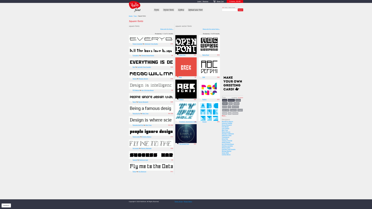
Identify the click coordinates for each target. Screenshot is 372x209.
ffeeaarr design (143, 79)
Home (130, 16)
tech (229, 107)
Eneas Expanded (138, 44)
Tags (135, 16)
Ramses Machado (146, 148)
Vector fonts (168, 10)
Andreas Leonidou (227, 146)
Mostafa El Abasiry (227, 121)
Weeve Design (226, 132)
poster (224, 107)
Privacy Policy (188, 202)
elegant (240, 110)
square (225, 100)
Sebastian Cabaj (226, 135)
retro (229, 113)
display (238, 100)
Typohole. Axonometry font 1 (188, 122)
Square (204, 122)
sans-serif (226, 110)
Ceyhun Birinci (226, 155)
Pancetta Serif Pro (138, 125)
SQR (203, 77)
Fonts (156, 10)
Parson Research (143, 102)
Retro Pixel (205, 55)
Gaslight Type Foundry (144, 67)
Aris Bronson (142, 172)
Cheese (181, 100)
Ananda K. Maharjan (228, 134)
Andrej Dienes (226, 142)
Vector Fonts (232, 7)
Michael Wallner (226, 151)
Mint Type (145, 114)
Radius (204, 100)
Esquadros (136, 56)
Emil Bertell (225, 127)
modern (225, 103)
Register (205, 1)
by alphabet (234, 97)
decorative (235, 107)
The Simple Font (184, 144)
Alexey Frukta (226, 148)
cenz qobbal (225, 128)
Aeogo (135, 79)
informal (235, 113)
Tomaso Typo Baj (227, 141)
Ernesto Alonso (146, 137)
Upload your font (195, 10)
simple (225, 113)
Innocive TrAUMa (227, 123)
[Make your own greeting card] (232, 84)
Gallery (181, 10)
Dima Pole (225, 139)
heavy (230, 103)
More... (224, 116)
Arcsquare (136, 148)
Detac (134, 172)
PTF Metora (136, 90)
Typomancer (225, 137)
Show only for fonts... (166, 29)
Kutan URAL (225, 153)
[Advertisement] (232, 44)
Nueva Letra (136, 137)
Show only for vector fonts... (211, 29)
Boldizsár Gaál (143, 160)
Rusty (134, 102)
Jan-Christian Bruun (148, 90)
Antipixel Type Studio (151, 44)
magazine (233, 110)
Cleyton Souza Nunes (147, 56)
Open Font (182, 55)
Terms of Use (179, 202)
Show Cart (220, 1)
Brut (134, 67)
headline (236, 103)
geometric (231, 100)
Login (199, 1)
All (223, 7)
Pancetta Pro (136, 114)
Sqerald (135, 160)
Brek (180, 77)
